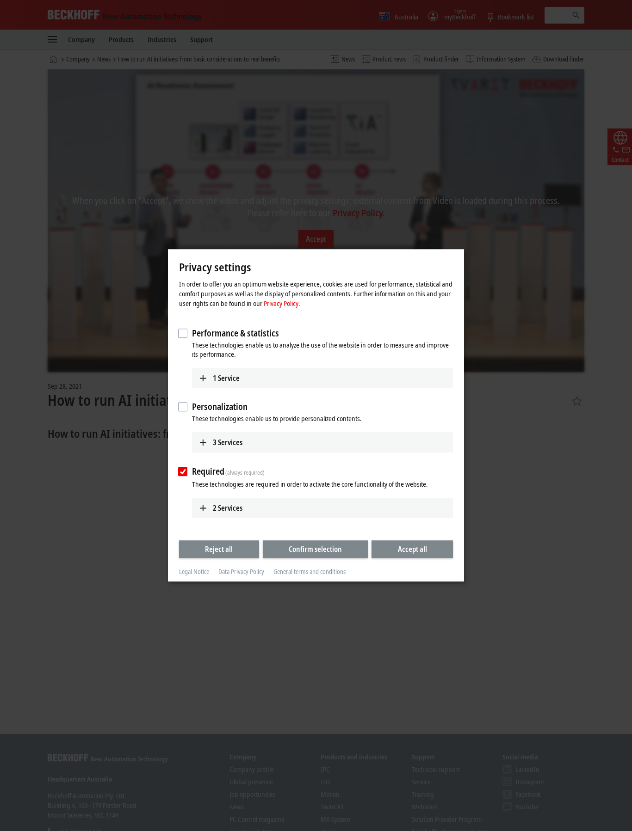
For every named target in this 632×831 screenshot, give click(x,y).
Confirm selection (315, 549)
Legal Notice (194, 571)
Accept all (412, 549)
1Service (226, 378)
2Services (227, 508)
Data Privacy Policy (241, 571)
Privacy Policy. (282, 303)
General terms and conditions (309, 571)
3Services (227, 442)
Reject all (219, 549)
